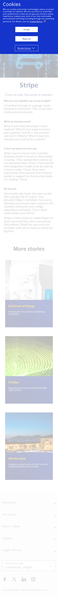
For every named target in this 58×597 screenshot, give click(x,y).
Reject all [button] (27, 38)
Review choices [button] (24, 48)
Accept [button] (27, 29)
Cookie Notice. (36, 21)
